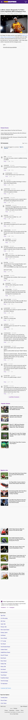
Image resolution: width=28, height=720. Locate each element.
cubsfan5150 (6, 165)
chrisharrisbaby (8, 289)
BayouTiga (6, 262)
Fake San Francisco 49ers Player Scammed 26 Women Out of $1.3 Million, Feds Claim (17, 574)
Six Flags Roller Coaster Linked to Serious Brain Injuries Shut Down (17, 482)
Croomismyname (8, 173)
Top (23, 143)
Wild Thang (6, 316)
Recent (25, 143)
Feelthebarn (6, 246)
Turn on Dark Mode (14, 713)
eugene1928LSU (7, 222)
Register (6, 148)
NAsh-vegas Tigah (7, 299)
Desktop (15, 708)
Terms (22, 710)
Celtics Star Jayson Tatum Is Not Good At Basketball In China (17, 547)
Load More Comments (14, 397)
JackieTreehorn (7, 188)
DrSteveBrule (6, 197)
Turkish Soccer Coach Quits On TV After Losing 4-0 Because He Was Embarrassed (17, 557)
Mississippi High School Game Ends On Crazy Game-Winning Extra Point (17, 474)
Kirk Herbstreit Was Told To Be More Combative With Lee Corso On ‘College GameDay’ (17, 492)
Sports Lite (4, 470)
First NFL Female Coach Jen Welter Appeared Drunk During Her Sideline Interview (17, 408)
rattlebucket (6, 324)
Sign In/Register (23, 706)
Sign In (21, 147)
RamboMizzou (8, 239)
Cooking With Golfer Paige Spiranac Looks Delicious (16, 416)
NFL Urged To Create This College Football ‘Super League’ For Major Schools (18, 435)
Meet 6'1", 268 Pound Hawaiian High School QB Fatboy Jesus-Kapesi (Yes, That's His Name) (17, 426)
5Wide (5, 156)
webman (5, 363)
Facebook (3, 607)
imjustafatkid (6, 275)
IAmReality (6, 215)
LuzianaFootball (7, 308)
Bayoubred (6, 385)
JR (4, 180)
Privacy (6, 710)
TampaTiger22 (8, 205)
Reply (5, 161)
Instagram (12, 607)
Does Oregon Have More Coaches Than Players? (18, 443)
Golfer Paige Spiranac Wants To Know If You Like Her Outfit (16, 529)
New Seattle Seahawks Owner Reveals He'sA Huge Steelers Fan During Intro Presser (17, 539)
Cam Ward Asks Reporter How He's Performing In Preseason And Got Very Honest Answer (17, 501)
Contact (17, 710)
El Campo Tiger (7, 375)
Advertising (11, 710)
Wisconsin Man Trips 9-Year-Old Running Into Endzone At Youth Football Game (16, 566)
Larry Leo (3, 13)
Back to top (3, 706)
